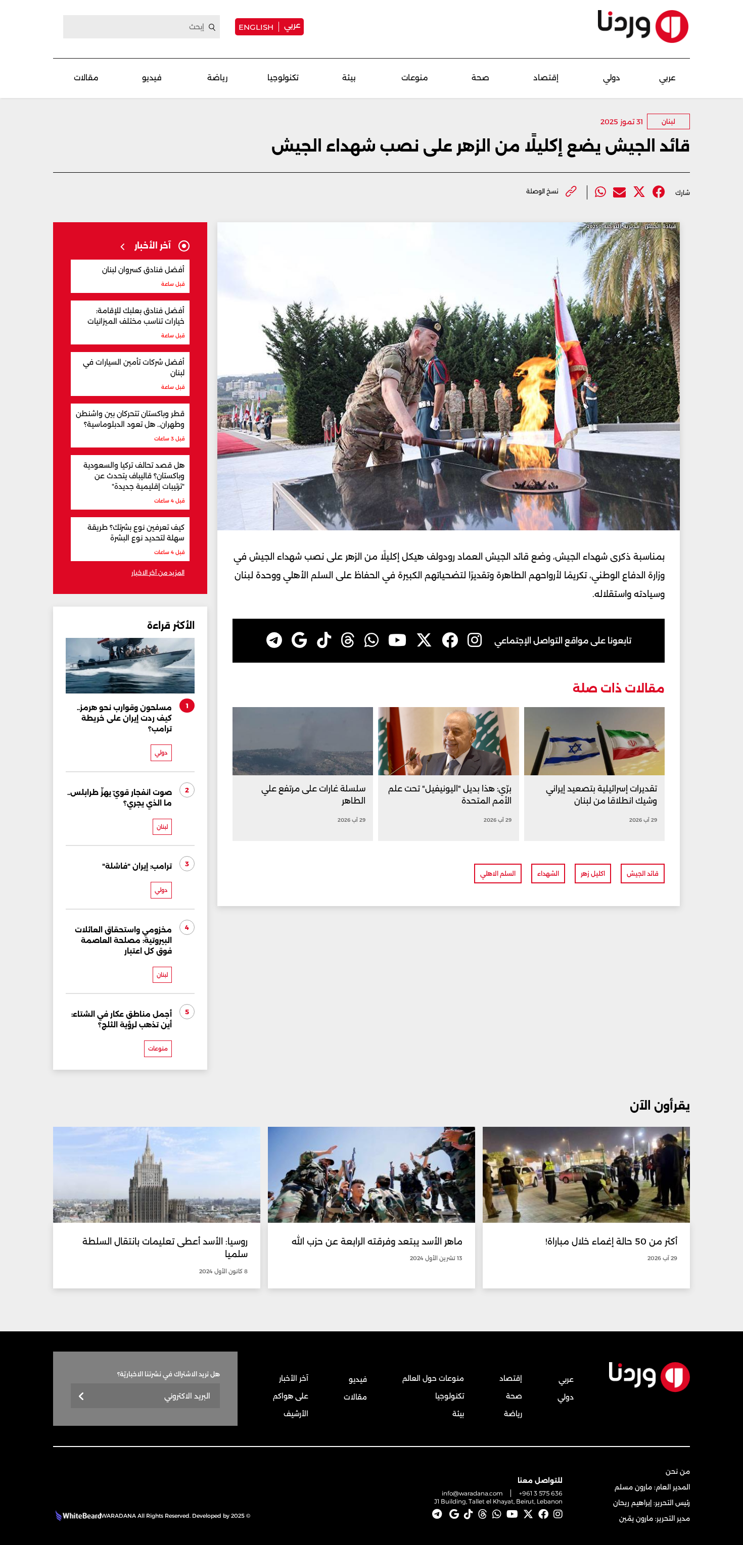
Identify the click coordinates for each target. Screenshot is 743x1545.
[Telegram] (274, 640)
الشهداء (548, 873)
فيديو (152, 77)
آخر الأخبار (293, 1378)
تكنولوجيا (283, 77)
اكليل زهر (593, 873)
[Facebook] (659, 192)
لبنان (668, 121)
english (256, 27)
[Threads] (348, 640)
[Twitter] (639, 192)
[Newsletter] (81, 1397)
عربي (292, 25)
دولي (611, 77)
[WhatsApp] (371, 640)
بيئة (349, 77)
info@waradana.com (472, 1493)
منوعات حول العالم (433, 1378)
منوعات (414, 77)
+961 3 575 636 (541, 1493)
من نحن (678, 1471)
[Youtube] (397, 640)
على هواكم (290, 1396)
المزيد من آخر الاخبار (157, 572)
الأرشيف (296, 1413)
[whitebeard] (77, 1515)
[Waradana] (643, 26)
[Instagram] (475, 640)
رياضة (217, 77)
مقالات (86, 77)
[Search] (212, 27)
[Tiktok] (324, 640)
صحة (480, 77)
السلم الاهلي (498, 873)
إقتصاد (546, 77)
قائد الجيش (643, 873)
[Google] (299, 640)
